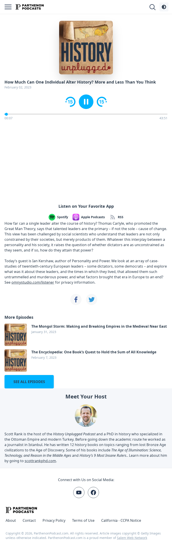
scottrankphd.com (40, 460)
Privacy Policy (54, 520)
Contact (29, 520)
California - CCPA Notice (121, 520)
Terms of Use (83, 520)
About (11, 520)
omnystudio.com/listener (32, 282)
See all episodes (29, 381)
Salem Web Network (132, 538)
